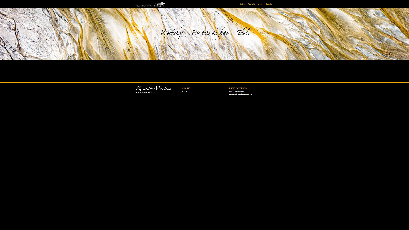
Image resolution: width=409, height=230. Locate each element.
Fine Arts (251, 4)
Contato (269, 4)
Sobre (242, 4)
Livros (260, 4)
